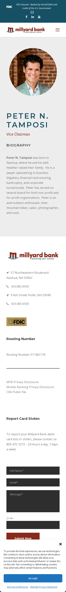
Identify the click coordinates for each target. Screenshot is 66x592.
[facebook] (26, 17)
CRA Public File (16, 392)
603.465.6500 (20, 304)
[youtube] (39, 17)
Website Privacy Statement (43, 587)
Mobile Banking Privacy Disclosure (30, 387)
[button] (60, 544)
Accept (33, 578)
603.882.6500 (20, 286)
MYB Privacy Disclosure (22, 382)
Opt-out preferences (17, 587)
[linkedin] (32, 17)
